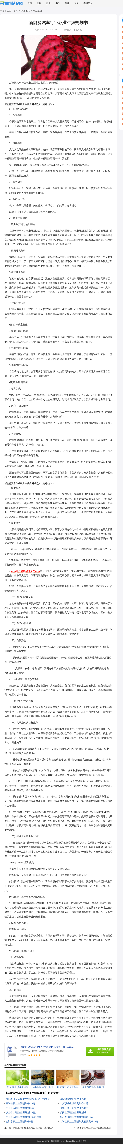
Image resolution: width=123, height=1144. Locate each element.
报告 (48, 3)
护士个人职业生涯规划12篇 (20, 1108)
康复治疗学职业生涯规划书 (74, 1099)
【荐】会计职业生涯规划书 (74, 1108)
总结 (39, 3)
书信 (58, 3)
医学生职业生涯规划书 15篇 (20, 1103)
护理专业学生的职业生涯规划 (96, 1128)
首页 (30, 3)
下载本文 (78, 30)
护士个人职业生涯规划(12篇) (21, 1112)
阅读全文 (67, 30)
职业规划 (37, 11)
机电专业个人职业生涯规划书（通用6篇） (28, 1099)
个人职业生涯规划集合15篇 (74, 1103)
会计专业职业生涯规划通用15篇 (76, 1117)
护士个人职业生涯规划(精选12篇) (23, 1117)
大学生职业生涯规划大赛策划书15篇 (79, 1121)
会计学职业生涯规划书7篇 (19, 1121)
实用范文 (87, 3)
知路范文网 (55, 1141)
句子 (76, 3)
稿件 (67, 3)
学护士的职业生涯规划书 (73, 1112)
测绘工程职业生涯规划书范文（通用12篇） (34, 1128)
